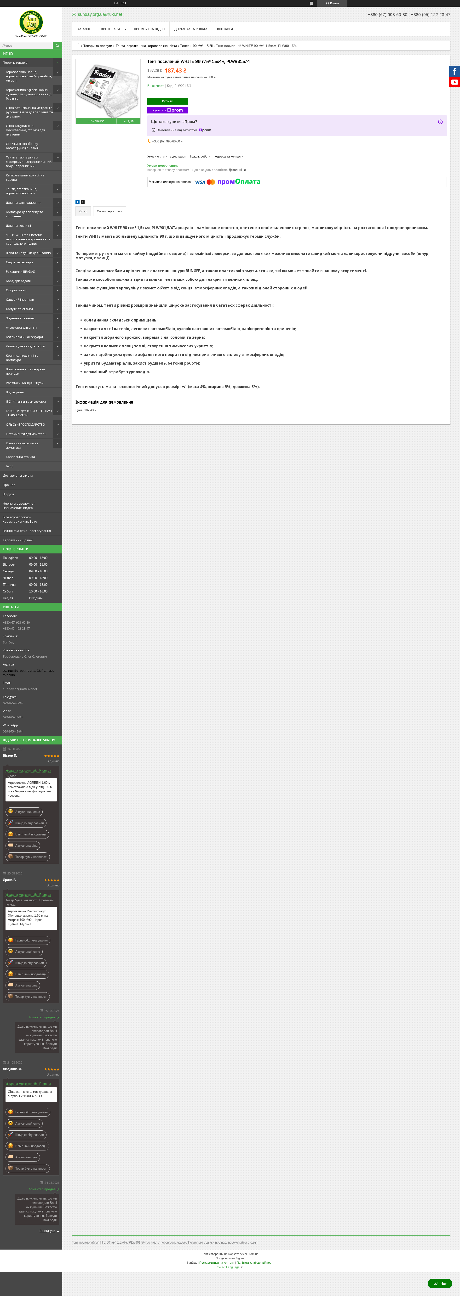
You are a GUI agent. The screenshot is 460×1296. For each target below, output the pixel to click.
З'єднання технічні (20, 318)
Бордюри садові (18, 281)
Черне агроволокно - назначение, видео (19, 505)
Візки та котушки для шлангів (28, 253)
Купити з (159, 110)
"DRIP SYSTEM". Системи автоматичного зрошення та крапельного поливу (28, 239)
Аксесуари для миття (22, 327)
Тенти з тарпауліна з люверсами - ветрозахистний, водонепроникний (29, 161)
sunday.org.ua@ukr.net (20, 689)
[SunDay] (31, 22)
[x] (83, 203)
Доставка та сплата (18, 475)
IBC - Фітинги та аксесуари (26, 401)
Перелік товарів (15, 62)
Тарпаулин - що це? (17, 540)
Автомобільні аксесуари (24, 337)
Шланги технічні (18, 225)
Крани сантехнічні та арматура (22, 357)
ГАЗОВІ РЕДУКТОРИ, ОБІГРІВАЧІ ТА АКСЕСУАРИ (29, 413)
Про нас (9, 485)
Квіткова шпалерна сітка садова (25, 177)
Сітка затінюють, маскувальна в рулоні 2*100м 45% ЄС (30, 1094)
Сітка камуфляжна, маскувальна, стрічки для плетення (25, 130)
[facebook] (77, 203)
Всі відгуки (47, 1230)
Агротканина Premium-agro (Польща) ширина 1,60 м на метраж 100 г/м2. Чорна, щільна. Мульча (28, 917)
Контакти (225, 29)
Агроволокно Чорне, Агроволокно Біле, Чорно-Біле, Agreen (29, 76)
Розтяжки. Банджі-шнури (25, 383)
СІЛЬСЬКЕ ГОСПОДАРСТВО (25, 424)
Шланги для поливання (23, 202)
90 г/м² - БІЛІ (203, 46)
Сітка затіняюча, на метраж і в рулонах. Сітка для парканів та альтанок (29, 112)
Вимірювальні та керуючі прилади (25, 371)
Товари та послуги (97, 46)
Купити (167, 101)
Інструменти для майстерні (26, 434)
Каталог (84, 29)
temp (9, 466)
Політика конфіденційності (255, 1262)
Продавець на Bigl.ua (230, 1258)
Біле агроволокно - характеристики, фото (20, 519)
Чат (444, 1283)
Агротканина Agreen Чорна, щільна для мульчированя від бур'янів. (28, 94)
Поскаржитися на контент (217, 1262)
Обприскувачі (16, 290)
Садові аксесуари (19, 262)
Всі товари (110, 29)
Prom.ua (253, 1254)
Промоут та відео (149, 29)
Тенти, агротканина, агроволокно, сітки (21, 191)
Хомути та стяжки (19, 309)
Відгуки (8, 494)
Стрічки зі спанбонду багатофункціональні (22, 145)
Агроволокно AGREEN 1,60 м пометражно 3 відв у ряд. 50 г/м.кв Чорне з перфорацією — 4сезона (30, 789)
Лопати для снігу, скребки (25, 346)
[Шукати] (57, 45)
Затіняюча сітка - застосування (27, 531)
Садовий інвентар (20, 299)
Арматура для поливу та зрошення (24, 214)
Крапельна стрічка (20, 457)
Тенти (184, 46)
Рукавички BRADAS (20, 271)
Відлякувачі (15, 392)
